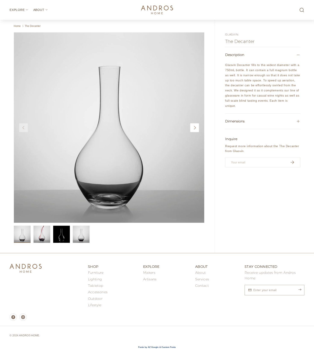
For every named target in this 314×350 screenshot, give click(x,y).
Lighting (95, 279)
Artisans (149, 279)
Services (202, 279)
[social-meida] (13, 317)
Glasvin (231, 34)
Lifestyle (94, 305)
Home (17, 26)
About (200, 273)
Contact (202, 286)
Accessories (97, 292)
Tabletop (95, 286)
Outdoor (95, 299)
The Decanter (33, 26)
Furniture (96, 273)
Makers (149, 273)
